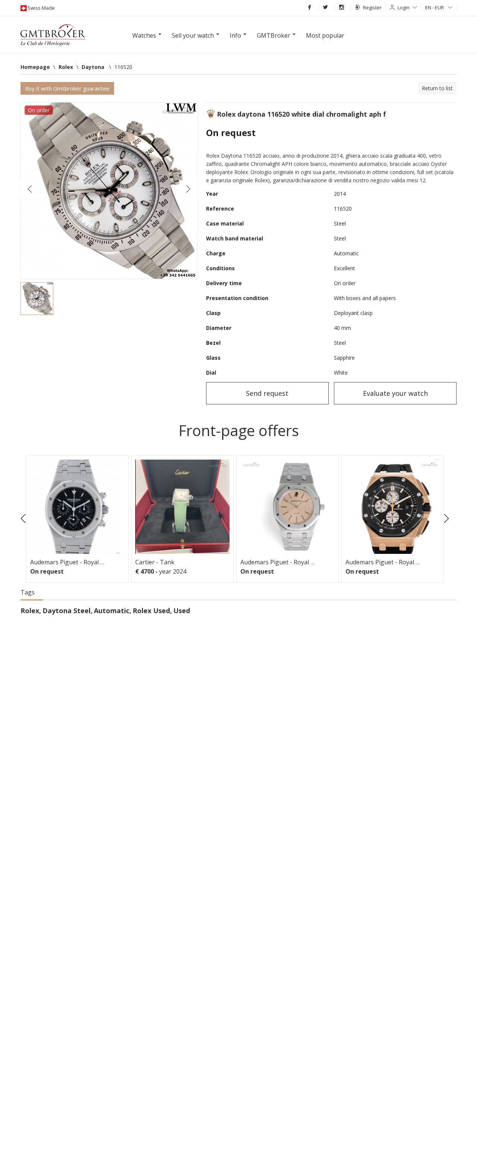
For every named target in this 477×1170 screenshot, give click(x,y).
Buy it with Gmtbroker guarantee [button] (67, 88)
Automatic (111, 610)
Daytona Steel (66, 610)
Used (181, 610)
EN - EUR (435, 7)
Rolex (29, 610)
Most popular (325, 35)
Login (404, 7)
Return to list (437, 88)
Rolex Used (151, 610)
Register (372, 7)
